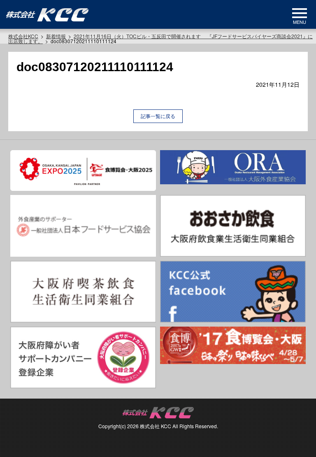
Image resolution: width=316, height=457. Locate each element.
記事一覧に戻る (158, 115)
